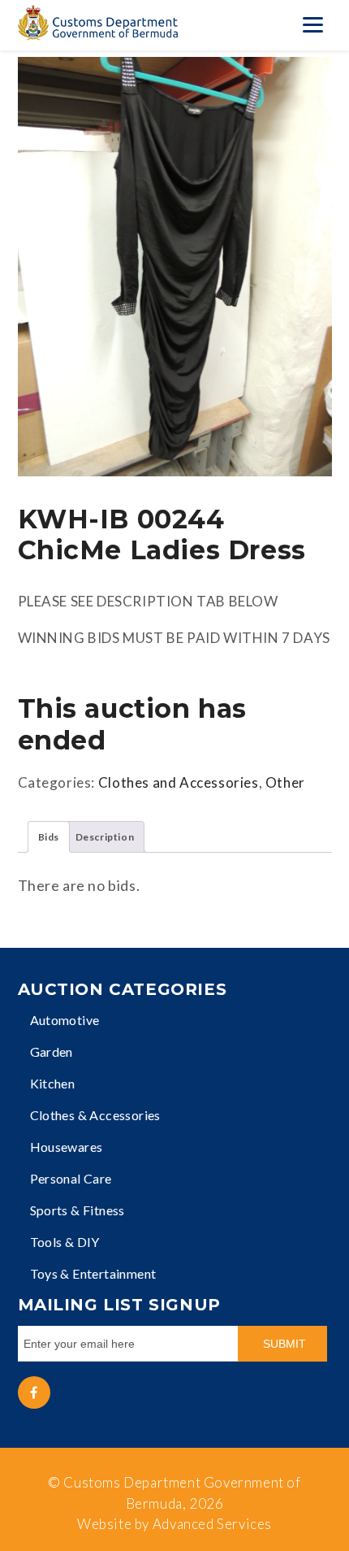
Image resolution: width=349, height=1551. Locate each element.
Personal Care (71, 1178)
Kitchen (52, 1083)
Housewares (66, 1146)
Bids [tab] (48, 837)
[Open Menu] (312, 24)
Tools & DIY (65, 1241)
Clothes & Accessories (95, 1115)
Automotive (65, 1019)
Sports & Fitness (77, 1210)
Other (285, 782)
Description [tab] (105, 837)
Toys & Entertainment (93, 1273)
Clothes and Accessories (178, 782)
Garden (51, 1051)
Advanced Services (212, 1523)
